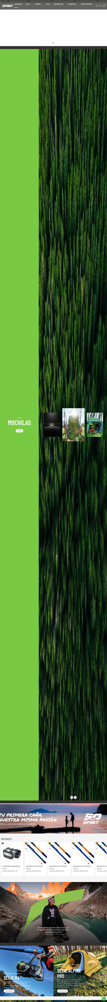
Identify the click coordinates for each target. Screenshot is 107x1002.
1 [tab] (49, 43)
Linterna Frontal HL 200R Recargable (11, 866)
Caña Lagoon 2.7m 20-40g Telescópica (58, 866)
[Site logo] (7, 5)
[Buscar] (97, 5)
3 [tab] (53, 43)
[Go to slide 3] (55, 938)
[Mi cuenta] (100, 5)
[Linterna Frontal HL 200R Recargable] (12, 853)
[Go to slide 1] (52, 938)
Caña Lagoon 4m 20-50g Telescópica (34, 866)
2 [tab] (51, 43)
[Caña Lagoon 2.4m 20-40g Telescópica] (83, 853)
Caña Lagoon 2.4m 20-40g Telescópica (82, 866)
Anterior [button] (4, 21)
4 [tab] (54, 43)
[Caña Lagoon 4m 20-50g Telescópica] (36, 853)
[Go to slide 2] (53, 938)
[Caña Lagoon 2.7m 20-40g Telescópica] (59, 853)
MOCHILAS (19, 422)
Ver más (19, 430)
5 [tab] (56, 43)
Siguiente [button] (104, 21)
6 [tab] (58, 43)
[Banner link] (53, 819)
